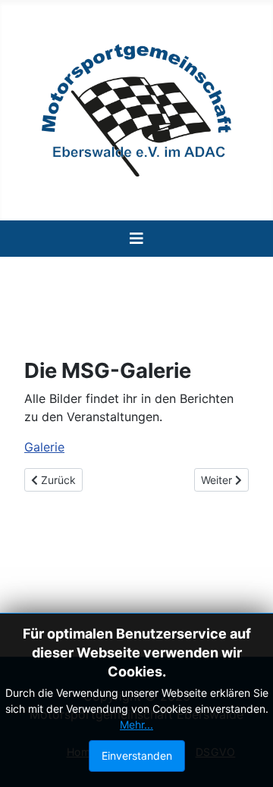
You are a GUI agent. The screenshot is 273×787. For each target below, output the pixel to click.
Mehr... (136, 724)
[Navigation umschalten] (136, 238)
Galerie (44, 446)
